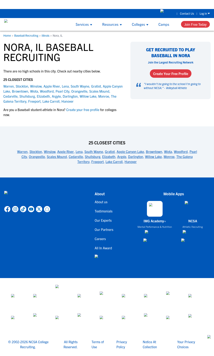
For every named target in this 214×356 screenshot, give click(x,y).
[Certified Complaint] (195, 321)
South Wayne (80, 86)
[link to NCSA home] (27, 197)
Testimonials (103, 211)
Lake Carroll (51, 101)
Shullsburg (27, 96)
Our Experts (103, 220)
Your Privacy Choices (186, 344)
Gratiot (96, 86)
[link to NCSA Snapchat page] (47, 209)
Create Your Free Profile (170, 73)
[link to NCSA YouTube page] (31, 209)
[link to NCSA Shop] (167, 13)
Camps (163, 24)
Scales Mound (99, 91)
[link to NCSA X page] (39, 209)
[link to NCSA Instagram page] (15, 209)
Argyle (56, 96)
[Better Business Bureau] (151, 320)
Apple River (51, 86)
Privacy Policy (121, 344)
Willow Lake (88, 96)
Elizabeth (43, 96)
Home (7, 35)
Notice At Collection (150, 344)
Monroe (103, 96)
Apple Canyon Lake (130, 151)
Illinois (45, 35)
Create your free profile (82, 109)
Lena (65, 86)
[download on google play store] (154, 242)
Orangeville (79, 91)
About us (101, 202)
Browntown (20, 91)
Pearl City (62, 91)
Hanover (67, 101)
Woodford (47, 91)
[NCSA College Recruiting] (20, 24)
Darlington (70, 96)
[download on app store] (155, 233)
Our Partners (104, 229)
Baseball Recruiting (26, 35)
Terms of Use (98, 344)
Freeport (34, 101)
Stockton (22, 86)
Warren (8, 86)
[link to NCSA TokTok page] (23, 209)
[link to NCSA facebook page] (7, 209)
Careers (100, 239)
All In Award (103, 248)
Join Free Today (195, 24)
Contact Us (187, 13)
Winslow (36, 86)
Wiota (34, 91)
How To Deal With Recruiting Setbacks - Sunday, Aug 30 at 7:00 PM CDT (91, 4)
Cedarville (10, 96)
